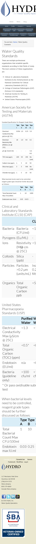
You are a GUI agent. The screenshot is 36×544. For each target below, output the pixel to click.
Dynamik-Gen (20, 459)
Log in (26, 462)
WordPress (19, 462)
